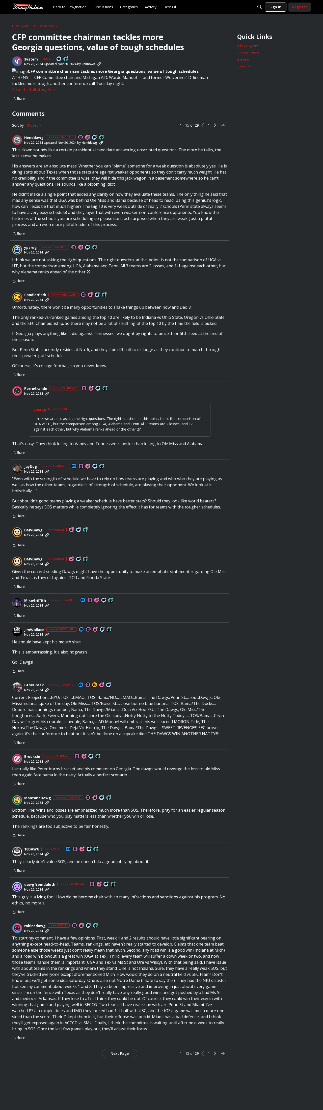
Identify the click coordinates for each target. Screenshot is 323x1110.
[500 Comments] (88, 247)
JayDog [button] (30, 466)
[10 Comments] (79, 530)
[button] (17, 61)
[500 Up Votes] (95, 247)
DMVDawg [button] (33, 530)
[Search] (259, 7)
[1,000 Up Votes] (104, 295)
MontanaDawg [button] (37, 798)
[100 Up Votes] (86, 530)
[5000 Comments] (98, 388)
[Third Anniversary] (91, 295)
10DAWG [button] (31, 849)
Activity (243, 60)
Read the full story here (34, 89)
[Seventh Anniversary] (81, 247)
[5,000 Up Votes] (102, 466)
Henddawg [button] (34, 137)
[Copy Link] (99, 64)
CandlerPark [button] (35, 295)
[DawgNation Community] (27, 7)
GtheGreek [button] (34, 685)
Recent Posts (248, 52)
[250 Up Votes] (96, 849)
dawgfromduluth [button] (39, 884)
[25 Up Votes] (66, 59)
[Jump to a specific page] (223, 125)
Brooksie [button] (32, 756)
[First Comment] (59, 59)
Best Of (243, 67)
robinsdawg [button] (35, 926)
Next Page (120, 1053)
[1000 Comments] (95, 137)
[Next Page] (215, 125)
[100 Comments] (89, 849)
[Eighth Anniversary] (91, 388)
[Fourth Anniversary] (84, 756)
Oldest (32, 125)
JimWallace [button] (34, 630)
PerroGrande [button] (35, 388)
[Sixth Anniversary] (88, 137)
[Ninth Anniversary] (88, 466)
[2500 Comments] (102, 797)
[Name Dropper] (81, 137)
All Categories (248, 45)
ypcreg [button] (30, 247)
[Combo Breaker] (95, 685)
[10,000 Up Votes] (105, 388)
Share (18, 99)
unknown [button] (88, 64)
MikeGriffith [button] (35, 600)
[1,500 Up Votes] (102, 137)
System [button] (31, 59)
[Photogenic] (74, 466)
